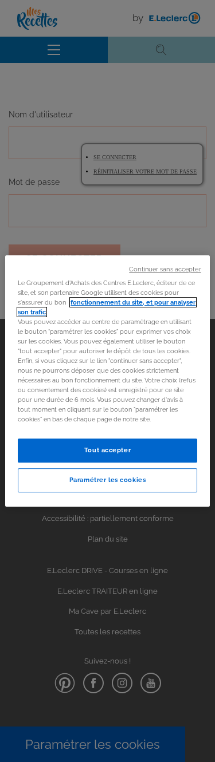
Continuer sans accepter (165, 269)
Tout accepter (107, 451)
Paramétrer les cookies (107, 480)
